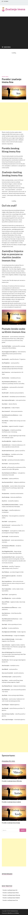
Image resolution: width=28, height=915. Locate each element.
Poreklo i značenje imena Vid (10, 890)
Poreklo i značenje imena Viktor (11, 892)
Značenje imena (14, 910)
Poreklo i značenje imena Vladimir (11, 897)
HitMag (17, 913)
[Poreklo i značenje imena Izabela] (14, 800)
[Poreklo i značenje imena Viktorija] (14, 779)
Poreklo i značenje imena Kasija (11, 823)
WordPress (10, 913)
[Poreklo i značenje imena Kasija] (14, 821)
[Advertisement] (14, 31)
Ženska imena (5, 76)
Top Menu (5, 1)
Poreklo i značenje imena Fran (10, 900)
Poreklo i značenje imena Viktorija (12, 781)
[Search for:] (14, 830)
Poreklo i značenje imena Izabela (11, 802)
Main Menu (7, 47)
